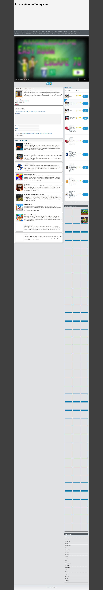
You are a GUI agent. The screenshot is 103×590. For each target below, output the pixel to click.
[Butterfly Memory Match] (76, 406)
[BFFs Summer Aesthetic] (19, 217)
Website (17, 130)
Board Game (67, 31)
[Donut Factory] (84, 228)
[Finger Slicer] (19, 187)
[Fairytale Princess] (84, 252)
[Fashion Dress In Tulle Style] (68, 454)
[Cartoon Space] (76, 487)
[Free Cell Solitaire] (68, 487)
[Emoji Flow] (84, 398)
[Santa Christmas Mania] (68, 414)
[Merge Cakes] (68, 268)
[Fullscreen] (47, 83)
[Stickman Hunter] (76, 389)
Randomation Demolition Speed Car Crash (34, 194)
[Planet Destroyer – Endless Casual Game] (76, 527)
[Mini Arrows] (76, 260)
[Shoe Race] (84, 365)
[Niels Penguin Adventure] (84, 495)
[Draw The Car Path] (68, 398)
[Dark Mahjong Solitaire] (76, 236)
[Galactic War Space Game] (76, 349)
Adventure (54, 31)
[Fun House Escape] (68, 325)
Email (17, 128)
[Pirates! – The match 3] (84, 389)
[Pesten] (76, 284)
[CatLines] (68, 479)
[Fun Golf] (84, 487)
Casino (66, 547)
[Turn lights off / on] (50, 83)
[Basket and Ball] (76, 268)
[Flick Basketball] (84, 292)
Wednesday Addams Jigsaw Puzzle (32, 154)
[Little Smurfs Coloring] (76, 300)
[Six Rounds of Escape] (68, 317)
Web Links (76, 33)
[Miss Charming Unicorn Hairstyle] (76, 292)
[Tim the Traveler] (76, 357)
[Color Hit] (68, 511)
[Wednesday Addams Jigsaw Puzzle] (19, 157)
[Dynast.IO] (76, 317)
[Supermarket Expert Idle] (68, 527)
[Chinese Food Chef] (68, 252)
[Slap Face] (76, 470)
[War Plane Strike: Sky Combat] (68, 495)
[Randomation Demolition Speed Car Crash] (19, 197)
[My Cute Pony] (84, 462)
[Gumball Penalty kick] (84, 220)
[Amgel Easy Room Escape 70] (19, 93)
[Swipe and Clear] (68, 519)
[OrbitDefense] (76, 276)
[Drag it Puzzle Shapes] (19, 167)
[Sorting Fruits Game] (84, 422)
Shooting (64, 33)
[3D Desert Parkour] (68, 406)
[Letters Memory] (84, 333)
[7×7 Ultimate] (19, 238)
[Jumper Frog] (68, 503)
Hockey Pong (36, 31)
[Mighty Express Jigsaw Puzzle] (76, 325)
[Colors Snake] (76, 454)
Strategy (70, 33)
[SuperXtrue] (76, 462)
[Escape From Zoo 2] (84, 511)
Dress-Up (17, 33)
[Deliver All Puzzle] (68, 284)
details (66, 203)
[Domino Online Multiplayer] (84, 276)
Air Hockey (28, 31)
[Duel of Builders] (84, 503)
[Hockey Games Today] (32, 4)
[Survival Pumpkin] (19, 147)
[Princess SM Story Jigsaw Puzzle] (68, 462)
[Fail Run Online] (19, 207)
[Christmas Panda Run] (84, 317)
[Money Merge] (68, 292)
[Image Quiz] (84, 268)
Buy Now (85, 96)
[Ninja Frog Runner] (84, 244)
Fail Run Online (28, 204)
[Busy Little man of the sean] (68, 260)
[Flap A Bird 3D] (84, 373)
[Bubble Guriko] (76, 252)
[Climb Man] (76, 422)
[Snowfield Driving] (76, 479)
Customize (74, 31)
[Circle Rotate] (76, 211)
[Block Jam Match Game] (19, 177)
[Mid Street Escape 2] (68, 446)
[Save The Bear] (68, 357)
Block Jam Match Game (29, 174)
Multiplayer (42, 33)
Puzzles (53, 33)
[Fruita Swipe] (84, 300)
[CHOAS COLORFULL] (68, 422)
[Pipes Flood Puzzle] (68, 389)
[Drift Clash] (84, 479)
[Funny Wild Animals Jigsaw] (76, 373)
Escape (17, 101)
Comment (17, 113)
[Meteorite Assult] (68, 244)
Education (28, 33)
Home (16, 31)
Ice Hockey (21, 31)
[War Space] (76, 503)
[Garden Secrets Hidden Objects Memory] (84, 381)
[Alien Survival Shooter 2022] (68, 341)
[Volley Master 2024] (84, 236)
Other (47, 33)
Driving (23, 33)
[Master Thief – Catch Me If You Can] (84, 341)
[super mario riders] (19, 228)
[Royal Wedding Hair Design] (84, 446)
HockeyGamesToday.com (51, 587)
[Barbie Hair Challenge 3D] (68, 276)
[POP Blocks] (76, 341)
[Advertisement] (51, 18)
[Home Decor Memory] (68, 309)
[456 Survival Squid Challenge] (68, 470)
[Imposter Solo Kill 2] (76, 430)
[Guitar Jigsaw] (76, 333)
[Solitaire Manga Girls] (68, 373)
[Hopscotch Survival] (76, 309)
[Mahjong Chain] (76, 381)
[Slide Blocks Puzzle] (76, 398)
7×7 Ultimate (27, 235)
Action (48, 31)
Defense (80, 31)
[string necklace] (84, 260)
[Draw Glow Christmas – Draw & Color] (68, 381)
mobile (20, 101)
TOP (65, 100)
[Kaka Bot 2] (84, 438)
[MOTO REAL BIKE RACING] (68, 349)
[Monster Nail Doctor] (76, 511)
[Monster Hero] (84, 349)
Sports (43, 31)
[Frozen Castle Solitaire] (84, 470)
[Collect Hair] (84, 406)
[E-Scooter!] (84, 284)
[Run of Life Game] (68, 438)
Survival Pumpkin (28, 144)
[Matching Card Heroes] (84, 309)
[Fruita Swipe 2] (68, 220)
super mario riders (28, 225)
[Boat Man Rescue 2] (84, 430)
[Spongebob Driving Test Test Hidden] (76, 365)
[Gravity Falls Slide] (84, 414)
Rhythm (58, 33)
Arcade (60, 31)
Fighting (35, 33)
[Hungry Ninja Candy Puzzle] (76, 414)
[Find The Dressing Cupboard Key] (84, 211)
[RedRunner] (76, 244)
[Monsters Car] (76, 446)
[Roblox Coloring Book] (76, 495)
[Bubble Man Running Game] (68, 430)
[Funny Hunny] (76, 519)
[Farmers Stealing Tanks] (68, 365)
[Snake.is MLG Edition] (76, 438)
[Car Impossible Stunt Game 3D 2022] (68, 228)
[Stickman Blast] (84, 527)
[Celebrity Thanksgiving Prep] (76, 220)
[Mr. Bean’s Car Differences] (76, 228)
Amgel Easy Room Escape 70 (25, 88)
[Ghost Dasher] (68, 236)
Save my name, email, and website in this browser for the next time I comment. (34, 133)
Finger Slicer (27, 184)
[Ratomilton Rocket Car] (68, 300)
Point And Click (25, 101)
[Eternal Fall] (84, 357)
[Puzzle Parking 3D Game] (84, 325)
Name (17, 125)
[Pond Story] (84, 519)
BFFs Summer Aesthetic (29, 215)
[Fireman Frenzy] (68, 211)
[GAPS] (84, 454)
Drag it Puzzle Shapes (29, 164)
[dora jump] (68, 333)
